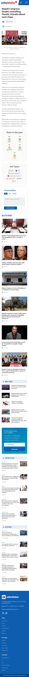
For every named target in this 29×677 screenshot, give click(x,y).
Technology (4, 667)
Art (2, 660)
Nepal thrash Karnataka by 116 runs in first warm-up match (19, 387)
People (3, 670)
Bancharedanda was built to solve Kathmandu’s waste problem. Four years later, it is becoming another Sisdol (10, 466)
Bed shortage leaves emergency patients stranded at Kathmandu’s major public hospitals (9, 568)
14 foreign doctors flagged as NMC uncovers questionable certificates (10, 478)
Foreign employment (15, 173)
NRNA (20, 178)
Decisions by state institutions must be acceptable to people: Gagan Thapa (13, 343)
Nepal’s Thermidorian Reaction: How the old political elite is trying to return (14, 237)
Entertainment (5, 628)
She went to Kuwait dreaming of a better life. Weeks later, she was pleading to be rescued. (10, 490)
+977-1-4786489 (19, 606)
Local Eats (4, 645)
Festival (4, 640)
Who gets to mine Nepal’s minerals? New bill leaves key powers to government (10, 580)
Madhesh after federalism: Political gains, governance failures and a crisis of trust (10, 555)
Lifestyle (4, 630)
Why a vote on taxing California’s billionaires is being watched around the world (9, 516)
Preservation (5, 648)
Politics (3, 623)
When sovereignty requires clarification (17, 402)
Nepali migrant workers (15, 176)
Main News (4, 621)
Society (3, 625)
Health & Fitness (6, 665)
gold (19, 170)
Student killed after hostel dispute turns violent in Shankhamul (19, 395)
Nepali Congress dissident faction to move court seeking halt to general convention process (14, 370)
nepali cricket (11, 178)
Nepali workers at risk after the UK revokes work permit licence (19, 411)
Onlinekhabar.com (6, 603)
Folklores (4, 643)
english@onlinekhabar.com (12, 609)
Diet (3, 662)
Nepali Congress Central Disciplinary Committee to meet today (14, 288)
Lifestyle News (5, 657)
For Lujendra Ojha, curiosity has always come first (10, 544)
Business (4, 633)
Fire (15, 181)
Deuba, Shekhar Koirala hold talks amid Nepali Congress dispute (13, 263)
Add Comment (10, 208)
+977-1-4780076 (9, 606)
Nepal (12, 170)
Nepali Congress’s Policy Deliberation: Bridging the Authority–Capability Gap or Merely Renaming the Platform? (14, 316)
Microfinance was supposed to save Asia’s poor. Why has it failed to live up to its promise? (10, 503)
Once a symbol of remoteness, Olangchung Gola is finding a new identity (10, 534)
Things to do (5, 650)
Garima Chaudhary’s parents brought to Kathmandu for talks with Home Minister (18, 420)
